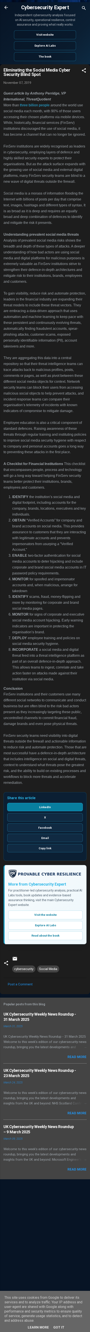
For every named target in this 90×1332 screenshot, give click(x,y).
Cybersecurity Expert (45, 7)
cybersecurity (23, 969)
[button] (84, 71)
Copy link (45, 848)
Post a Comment (20, 984)
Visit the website (45, 914)
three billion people (35, 105)
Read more (77, 1057)
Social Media (48, 969)
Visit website (45, 34)
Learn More (38, 1327)
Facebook (45, 827)
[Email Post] (14, 960)
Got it (58, 1327)
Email (45, 838)
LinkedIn (45, 807)
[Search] (84, 9)
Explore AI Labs (45, 45)
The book (45, 56)
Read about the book (45, 935)
